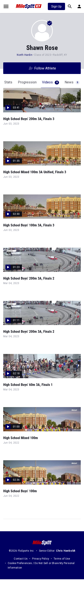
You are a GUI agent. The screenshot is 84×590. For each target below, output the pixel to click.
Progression (27, 82)
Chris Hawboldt (65, 550)
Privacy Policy (40, 558)
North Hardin (24, 54)
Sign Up (56, 6)
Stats (8, 82)
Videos (50, 82)
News (71, 82)
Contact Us (21, 558)
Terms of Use (62, 558)
